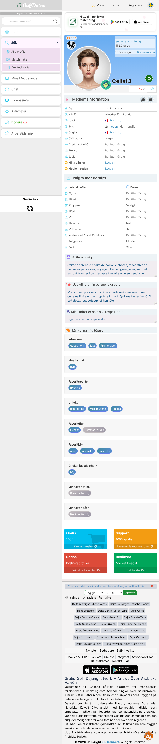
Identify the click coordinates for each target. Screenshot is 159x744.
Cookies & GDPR (77, 657)
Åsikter (130, 650)
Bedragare (107, 650)
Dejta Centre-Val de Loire (112, 610)
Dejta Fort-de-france (87, 617)
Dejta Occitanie (138, 637)
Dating (34, 5)
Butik (120, 650)
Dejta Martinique (135, 630)
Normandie (127, 126)
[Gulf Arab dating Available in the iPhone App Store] (97, 667)
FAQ (127, 661)
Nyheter (91, 650)
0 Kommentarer (145, 52)
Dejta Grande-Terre (135, 617)
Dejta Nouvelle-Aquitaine (111, 637)
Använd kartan (21, 67)
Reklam (96, 657)
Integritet (123, 657)
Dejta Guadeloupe (85, 623)
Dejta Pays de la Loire (88, 643)
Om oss (109, 657)
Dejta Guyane (108, 623)
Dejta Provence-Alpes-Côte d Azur (125, 643)
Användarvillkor (142, 657)
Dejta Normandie (83, 637)
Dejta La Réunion (112, 630)
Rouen (114, 126)
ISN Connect (110, 742)
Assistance (148, 736)
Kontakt (117, 661)
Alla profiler (18, 51)
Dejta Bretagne (86, 610)
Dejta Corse (137, 610)
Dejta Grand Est (111, 617)
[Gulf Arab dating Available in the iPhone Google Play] (124, 667)
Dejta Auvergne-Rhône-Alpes (89, 604)
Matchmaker (19, 59)
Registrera (135, 5)
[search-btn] (55, 21)
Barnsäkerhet (100, 661)
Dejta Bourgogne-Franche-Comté (129, 604)
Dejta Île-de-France (87, 630)
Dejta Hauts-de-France (132, 623)
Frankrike (116, 120)
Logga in (116, 5)
